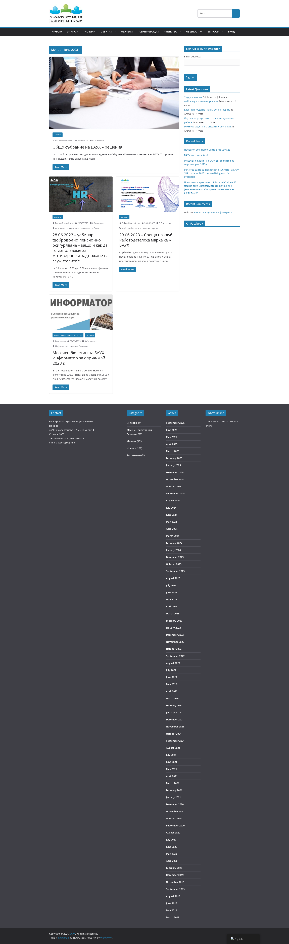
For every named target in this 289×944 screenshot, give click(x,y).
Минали (57, 217)
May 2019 (171, 910)
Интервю (132, 422)
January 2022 (173, 712)
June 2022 (171, 677)
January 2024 (173, 550)
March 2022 (172, 698)
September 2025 (175, 422)
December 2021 (175, 719)
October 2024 (173, 486)
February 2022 (174, 705)
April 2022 (171, 691)
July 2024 (171, 507)
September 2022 (175, 656)
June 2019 (171, 903)
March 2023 (172, 613)
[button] (77, 31)
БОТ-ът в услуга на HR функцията (213, 212)
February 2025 (174, 458)
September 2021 (175, 740)
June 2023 (171, 592)
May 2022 (171, 684)
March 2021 (172, 783)
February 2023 (174, 620)
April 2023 (171, 606)
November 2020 (175, 811)
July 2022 (171, 670)
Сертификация (149, 31)
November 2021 (175, 726)
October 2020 (173, 818)
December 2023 (175, 557)
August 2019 (173, 896)
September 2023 (175, 571)
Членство (170, 31)
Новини (90, 31)
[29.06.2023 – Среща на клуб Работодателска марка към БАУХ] (147, 194)
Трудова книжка (193, 97)
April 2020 (171, 860)
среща (155, 228)
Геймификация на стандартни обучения (207, 126)
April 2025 (171, 444)
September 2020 (175, 825)
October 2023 (173, 564)
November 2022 (175, 641)
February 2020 (174, 867)
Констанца (60, 341)
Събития (106, 31)
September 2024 (175, 493)
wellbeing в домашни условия (201, 101)
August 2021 (173, 747)
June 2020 (171, 846)
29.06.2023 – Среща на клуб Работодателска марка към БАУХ (145, 240)
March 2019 (172, 917)
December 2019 (175, 875)
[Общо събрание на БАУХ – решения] (114, 93)
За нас (71, 31)
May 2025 (171, 437)
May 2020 (171, 853)
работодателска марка (139, 228)
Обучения (127, 31)
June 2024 (171, 514)
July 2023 (171, 585)
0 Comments (98, 140)
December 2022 (175, 634)
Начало (57, 31)
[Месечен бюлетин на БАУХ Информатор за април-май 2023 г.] (81, 312)
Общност (192, 31)
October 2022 (173, 648)
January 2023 (173, 627)
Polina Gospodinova (64, 140)
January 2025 (173, 465)
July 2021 (171, 754)
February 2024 (174, 543)
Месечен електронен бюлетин (68, 335)
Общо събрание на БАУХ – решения (87, 147)
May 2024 (171, 521)
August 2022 (173, 663)
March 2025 (172, 451)
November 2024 (175, 479)
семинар (85, 228)
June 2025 (171, 430)
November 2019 (175, 882)
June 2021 (171, 761)
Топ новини (134, 455)
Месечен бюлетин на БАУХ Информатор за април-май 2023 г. (79, 358)
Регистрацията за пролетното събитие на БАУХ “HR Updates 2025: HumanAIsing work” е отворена (211, 173)
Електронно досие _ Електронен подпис (207, 109)
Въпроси (213, 31)
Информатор (61, 346)
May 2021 (171, 769)
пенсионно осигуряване (67, 228)
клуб (124, 228)
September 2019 (175, 889)
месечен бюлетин (79, 346)
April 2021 (171, 776)
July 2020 (171, 839)
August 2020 (173, 832)
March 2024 (172, 535)
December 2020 (175, 804)
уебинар (96, 228)
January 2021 (173, 797)
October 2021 (173, 733)
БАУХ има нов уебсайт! (197, 155)
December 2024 (175, 472)
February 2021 (174, 790)
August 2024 (173, 500)
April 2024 (171, 528)
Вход (231, 31)
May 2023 (171, 599)
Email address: (192, 56)
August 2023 (173, 578)
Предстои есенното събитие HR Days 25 (207, 149)
